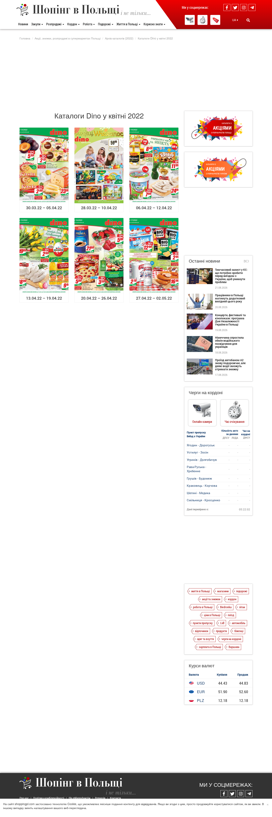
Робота (88, 24)
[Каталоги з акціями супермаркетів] (215, 20)
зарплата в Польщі (210, 647)
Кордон (72, 24)
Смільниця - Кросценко (203, 500)
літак (242, 607)
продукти (221, 631)
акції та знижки (211, 599)
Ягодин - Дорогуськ (201, 445)
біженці (238, 631)
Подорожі (104, 24)
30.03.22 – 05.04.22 (44, 207)
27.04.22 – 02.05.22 (154, 298)
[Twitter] (235, 7)
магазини (223, 591)
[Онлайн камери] (190, 20)
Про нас (24, 798)
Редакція (100, 798)
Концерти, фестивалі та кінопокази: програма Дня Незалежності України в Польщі (230, 319)
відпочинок (201, 631)
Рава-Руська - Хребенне (196, 469)
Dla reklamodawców (79, 798)
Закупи (36, 24)
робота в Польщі (202, 607)
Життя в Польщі (127, 24)
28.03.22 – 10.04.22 (99, 207)
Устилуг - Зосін (197, 452)
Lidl (222, 623)
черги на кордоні (231, 639)
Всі (246, 261)
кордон (232, 599)
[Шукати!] (248, 20)
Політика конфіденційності (48, 798)
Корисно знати (153, 24)
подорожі (241, 591)
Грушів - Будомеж (199, 478)
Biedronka (226, 607)
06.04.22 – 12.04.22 (154, 207)
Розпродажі (54, 24)
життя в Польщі (200, 591)
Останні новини (204, 261)
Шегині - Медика (198, 493)
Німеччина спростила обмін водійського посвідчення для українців (229, 342)
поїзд (231, 615)
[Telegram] (252, 7)
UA (234, 20)
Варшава (234, 647)
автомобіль (238, 623)
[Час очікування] (202, 20)
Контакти (115, 798)
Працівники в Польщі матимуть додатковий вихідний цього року (230, 298)
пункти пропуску (203, 623)
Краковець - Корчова (202, 486)
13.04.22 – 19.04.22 (44, 298)
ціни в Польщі (212, 615)
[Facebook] (226, 7)
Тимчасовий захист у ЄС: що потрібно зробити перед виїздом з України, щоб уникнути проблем (231, 276)
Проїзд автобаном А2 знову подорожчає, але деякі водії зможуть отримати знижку (230, 364)
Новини (23, 24)
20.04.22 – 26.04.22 (99, 298)
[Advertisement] (136, 75)
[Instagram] (243, 7)
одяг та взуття (205, 639)
